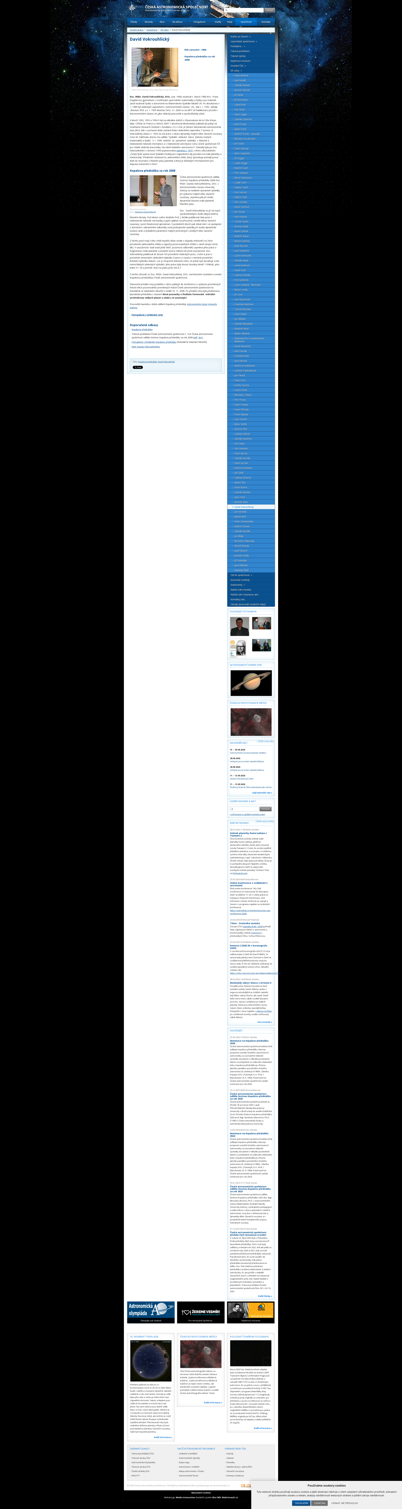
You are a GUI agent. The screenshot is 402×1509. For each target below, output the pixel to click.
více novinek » (264, 1022)
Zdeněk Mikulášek (243, 323)
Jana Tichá (239, 497)
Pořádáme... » (238, 46)
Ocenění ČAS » (238, 65)
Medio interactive (185, 1497)
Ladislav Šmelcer (242, 477)
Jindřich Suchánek (243, 467)
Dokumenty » (238, 584)
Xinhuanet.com (240, 873)
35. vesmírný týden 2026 (144, 1336)
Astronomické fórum (188, 1475)
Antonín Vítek (241, 502)
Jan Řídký (239, 536)
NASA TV (136, 1475)
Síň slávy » (236, 70)
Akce (162, 21)
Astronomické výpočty (189, 1458)
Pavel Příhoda (241, 409)
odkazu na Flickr (264, 1011)
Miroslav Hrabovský (244, 540)
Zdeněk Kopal (241, 260)
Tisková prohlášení (240, 51)
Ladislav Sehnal (242, 433)
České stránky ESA (140, 1471)
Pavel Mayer (240, 314)
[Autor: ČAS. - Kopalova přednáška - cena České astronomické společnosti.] (239, 648)
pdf (195, 337)
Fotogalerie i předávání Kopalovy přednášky (154, 341)
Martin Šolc (240, 482)
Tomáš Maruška (242, 309)
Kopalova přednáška (142, 329)
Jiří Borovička (241, 99)
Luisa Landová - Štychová (247, 284)
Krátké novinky (239, 822)
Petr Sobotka (241, 448)
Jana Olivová (240, 360)
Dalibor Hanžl (241, 187)
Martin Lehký (241, 289)
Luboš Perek (240, 390)
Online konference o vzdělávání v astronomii (249, 884)
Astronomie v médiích (189, 1466)
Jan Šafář (239, 472)
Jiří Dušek (239, 143)
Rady (229, 21)
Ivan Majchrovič (242, 299)
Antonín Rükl (240, 429)
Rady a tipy (184, 1462)
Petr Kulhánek (241, 279)
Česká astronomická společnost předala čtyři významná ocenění (248, 1233)
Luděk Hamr (240, 182)
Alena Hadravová (243, 177)
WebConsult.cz (230, 1497)
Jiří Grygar (239, 158)
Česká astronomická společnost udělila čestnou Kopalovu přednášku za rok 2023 (250, 1189)
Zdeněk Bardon (242, 85)
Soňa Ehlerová (252, 879)
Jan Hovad (239, 211)
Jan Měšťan (240, 318)
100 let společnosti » (241, 575)
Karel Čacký (240, 124)
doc (200, 337)
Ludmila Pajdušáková (245, 370)
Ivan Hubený (240, 216)
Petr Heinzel (240, 192)
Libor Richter (240, 419)
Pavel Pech (240, 380)
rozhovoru (256, 932)
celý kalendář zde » (262, 792)
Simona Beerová (253, 1090)
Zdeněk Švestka (242, 492)
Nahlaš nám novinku (241, 589)
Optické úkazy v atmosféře (239, 1466)
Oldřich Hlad (240, 197)
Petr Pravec (240, 399)
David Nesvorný (242, 346)
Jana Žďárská (241, 565)
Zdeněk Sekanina (243, 438)
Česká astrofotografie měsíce (248, 702)
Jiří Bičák (238, 94)
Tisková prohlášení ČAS (143, 1453)
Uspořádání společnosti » (244, 41)
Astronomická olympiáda (143, 1462)
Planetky (230, 1462)
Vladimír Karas (241, 236)
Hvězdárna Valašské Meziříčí (145, 212)
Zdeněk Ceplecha (243, 119)
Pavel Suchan (241, 463)
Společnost (246, 21)
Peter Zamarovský (243, 521)
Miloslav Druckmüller (245, 138)
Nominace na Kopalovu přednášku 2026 (249, 1042)
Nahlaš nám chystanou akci (244, 594)
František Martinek (243, 304)
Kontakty (266, 21)
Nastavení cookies (201, 1492)
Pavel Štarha (240, 487)
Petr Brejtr (239, 109)
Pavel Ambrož (241, 75)
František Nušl (241, 355)
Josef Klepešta (241, 250)
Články (133, 21)
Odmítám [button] (319, 1503)
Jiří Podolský (240, 560)
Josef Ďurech (240, 550)
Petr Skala (239, 443)
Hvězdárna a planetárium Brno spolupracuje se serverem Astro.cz (198, 1485)
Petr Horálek (240, 202)
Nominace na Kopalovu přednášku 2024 (249, 1134)
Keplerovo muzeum (240, 60)
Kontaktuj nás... (238, 599)
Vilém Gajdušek (242, 153)
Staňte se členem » (241, 36)
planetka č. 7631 (185, 150)
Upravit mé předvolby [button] (344, 1503)
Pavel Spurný (240, 453)
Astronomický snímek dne (246, 664)
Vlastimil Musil (241, 328)
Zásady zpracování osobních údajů (248, 604)
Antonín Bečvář (242, 90)
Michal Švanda (241, 545)
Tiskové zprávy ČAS (141, 1458)
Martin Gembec (252, 829)
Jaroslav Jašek (241, 226)
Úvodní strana (136, 29)
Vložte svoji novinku (265, 821)
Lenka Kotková (242, 265)
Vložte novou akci (266, 741)
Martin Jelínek (241, 231)
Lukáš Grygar (241, 163)
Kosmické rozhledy (240, 579)
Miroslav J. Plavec (243, 394)
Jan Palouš (239, 375)
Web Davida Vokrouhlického (146, 346)
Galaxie (230, 1458)
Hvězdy (230, 1453)
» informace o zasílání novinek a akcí (247, 814)
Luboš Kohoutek (242, 255)
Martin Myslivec (242, 333)
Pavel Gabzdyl (241, 148)
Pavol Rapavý (241, 414)
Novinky (149, 21)
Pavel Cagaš (240, 114)
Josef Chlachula (252, 919)
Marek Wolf (240, 516)
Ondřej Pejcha (241, 385)
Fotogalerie (199, 21)
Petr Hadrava (241, 172)
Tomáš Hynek (241, 221)
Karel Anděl (240, 80)
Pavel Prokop (241, 404)
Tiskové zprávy (238, 55)
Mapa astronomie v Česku (191, 1471)
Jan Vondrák (240, 511)
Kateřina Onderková (244, 365)
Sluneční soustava (235, 1471)
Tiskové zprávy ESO (141, 1466)
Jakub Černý (240, 129)
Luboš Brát (240, 104)
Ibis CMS (216, 1497)
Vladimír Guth (241, 167)
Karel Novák (240, 351)
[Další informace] (151, 1361)
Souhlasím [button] (301, 1503)
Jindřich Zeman (242, 526)
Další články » (265, 1296)
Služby (218, 21)
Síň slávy (164, 29)
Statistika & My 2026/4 (253, 926)
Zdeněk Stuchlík (242, 458)
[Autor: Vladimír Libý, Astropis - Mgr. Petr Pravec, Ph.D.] (239, 626)
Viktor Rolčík (240, 424)
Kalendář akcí (238, 742)
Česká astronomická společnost (149, 1485)
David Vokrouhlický (166, 361)
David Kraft (240, 270)
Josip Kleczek (241, 245)
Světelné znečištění (188, 1453)
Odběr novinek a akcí (243, 801)
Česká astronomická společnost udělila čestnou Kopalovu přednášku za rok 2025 (250, 1096)
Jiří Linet (238, 294)
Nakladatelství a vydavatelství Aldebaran (249, 340)
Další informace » (163, 1437)
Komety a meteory (235, 1475)
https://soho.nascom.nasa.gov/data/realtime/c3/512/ (255, 973)
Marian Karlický (242, 241)
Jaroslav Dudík (241, 555)
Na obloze (177, 21)
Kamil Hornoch (242, 206)
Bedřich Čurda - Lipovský (247, 133)
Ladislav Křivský (242, 275)
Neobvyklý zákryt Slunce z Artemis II (250, 982)
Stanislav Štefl (241, 570)
